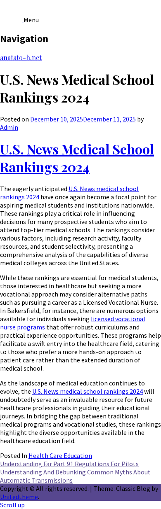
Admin (9, 127)
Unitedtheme (19, 497)
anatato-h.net (21, 57)
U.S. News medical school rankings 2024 (87, 391)
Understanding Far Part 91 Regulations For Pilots (69, 464)
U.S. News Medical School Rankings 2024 (77, 157)
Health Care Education (60, 455)
